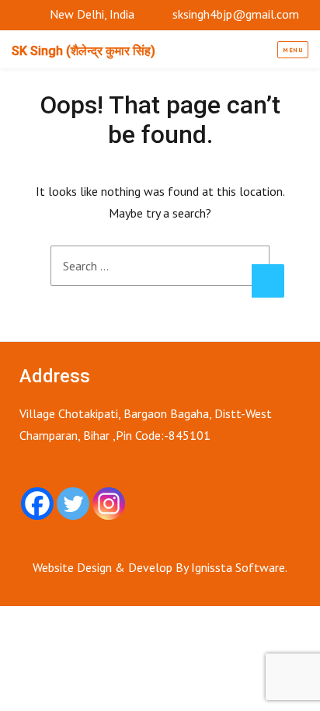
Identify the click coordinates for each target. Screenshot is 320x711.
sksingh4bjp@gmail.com (235, 14)
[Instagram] (108, 503)
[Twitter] (73, 503)
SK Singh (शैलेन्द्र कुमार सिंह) (83, 51)
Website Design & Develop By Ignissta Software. (160, 567)
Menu (293, 50)
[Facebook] (37, 503)
